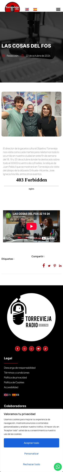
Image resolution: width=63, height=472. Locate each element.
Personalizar (31, 453)
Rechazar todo (31, 464)
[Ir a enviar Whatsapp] (31, 348)
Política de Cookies (14, 382)
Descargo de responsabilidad (19, 367)
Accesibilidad (11, 387)
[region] (31, 440)
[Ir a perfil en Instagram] (24, 348)
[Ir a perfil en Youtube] (38, 348)
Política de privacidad (15, 377)
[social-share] (44, 265)
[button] (58, 9)
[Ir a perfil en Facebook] (17, 348)
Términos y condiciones (16, 372)
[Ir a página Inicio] (15, 9)
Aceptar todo (31, 443)
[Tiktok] (45, 348)
